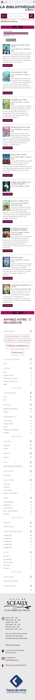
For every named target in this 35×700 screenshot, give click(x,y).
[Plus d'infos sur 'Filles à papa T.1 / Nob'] (6, 77)
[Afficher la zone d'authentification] (6, 2)
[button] (34, 2)
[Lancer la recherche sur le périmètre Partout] (31, 16)
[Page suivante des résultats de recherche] (28, 27)
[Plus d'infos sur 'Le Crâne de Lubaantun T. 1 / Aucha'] (6, 289)
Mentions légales (13, 645)
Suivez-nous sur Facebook (16, 665)
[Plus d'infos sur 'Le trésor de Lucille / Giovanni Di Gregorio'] (6, 233)
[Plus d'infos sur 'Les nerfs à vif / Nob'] (6, 104)
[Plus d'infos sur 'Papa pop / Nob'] (6, 262)
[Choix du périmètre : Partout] (4, 16)
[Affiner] (17, 27)
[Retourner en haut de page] (29, 319)
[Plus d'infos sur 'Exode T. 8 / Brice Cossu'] (6, 205)
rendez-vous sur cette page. (17, 638)
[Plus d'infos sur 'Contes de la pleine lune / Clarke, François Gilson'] (6, 186)
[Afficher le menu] (2, 2)
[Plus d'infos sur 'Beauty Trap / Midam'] (6, 159)
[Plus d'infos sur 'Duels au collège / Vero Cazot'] (6, 49)
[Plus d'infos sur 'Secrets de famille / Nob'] (6, 131)
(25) (16, 388)
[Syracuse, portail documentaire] (17, 8)
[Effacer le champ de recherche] (26, 16)
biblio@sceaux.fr (12, 660)
